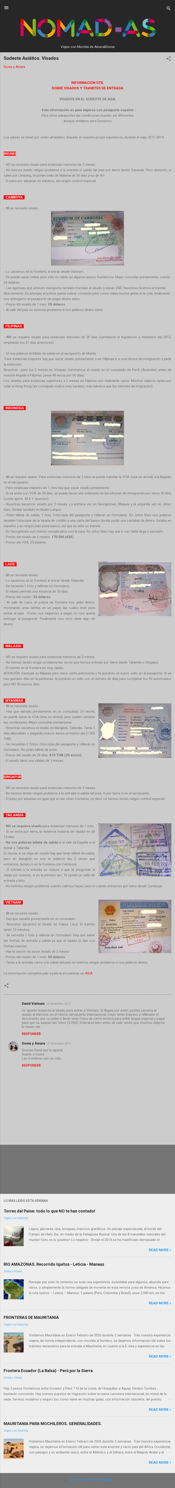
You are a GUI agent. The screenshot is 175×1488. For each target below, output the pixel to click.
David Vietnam (33, 1004)
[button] (168, 59)
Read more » (160, 1250)
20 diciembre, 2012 (58, 1003)
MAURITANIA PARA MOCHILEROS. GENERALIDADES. (53, 1423)
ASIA (89, 973)
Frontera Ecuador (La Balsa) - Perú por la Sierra (48, 1370)
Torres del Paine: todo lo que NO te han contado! (49, 1211)
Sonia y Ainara (33, 1043)
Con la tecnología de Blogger (90, 1479)
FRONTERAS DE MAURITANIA (31, 1317)
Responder (31, 1034)
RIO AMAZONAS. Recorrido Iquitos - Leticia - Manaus (54, 1264)
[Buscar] (168, 9)
